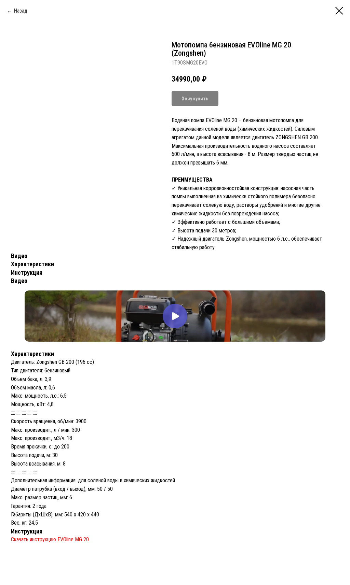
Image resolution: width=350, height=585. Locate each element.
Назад (20, 11)
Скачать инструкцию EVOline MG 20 (50, 539)
